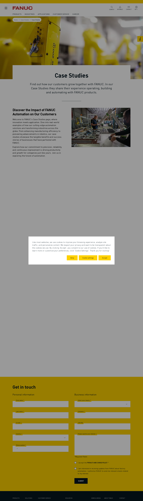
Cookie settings (88, 258)
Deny (72, 258)
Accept (104, 258)
